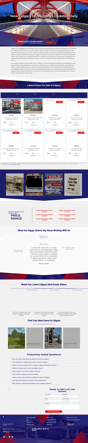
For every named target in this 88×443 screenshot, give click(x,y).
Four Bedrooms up (70, 346)
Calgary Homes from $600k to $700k (67, 211)
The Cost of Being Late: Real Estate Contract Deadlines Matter (21, 313)
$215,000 (59, 132)
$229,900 (81, 102)
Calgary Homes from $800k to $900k (67, 219)
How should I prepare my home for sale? (25, 374)
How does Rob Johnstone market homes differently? (29, 380)
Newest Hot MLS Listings (73, 190)
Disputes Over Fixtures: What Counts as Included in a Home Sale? (44, 313)
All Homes (13, 343)
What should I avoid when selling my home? (26, 371)
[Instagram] (7, 437)
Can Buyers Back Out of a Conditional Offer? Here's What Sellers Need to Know (67, 313)
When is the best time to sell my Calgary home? (27, 368)
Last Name (65, 394)
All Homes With (34, 343)
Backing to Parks (14, 346)
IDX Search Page (31, 417)
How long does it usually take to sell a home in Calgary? (30, 362)
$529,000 (59, 102)
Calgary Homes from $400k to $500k (44, 215)
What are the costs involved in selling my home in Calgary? (31, 377)
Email (46, 398)
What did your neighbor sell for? (53, 191)
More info (11, 124)
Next (62, 160)
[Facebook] (4, 437)
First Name (47, 394)
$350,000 (16, 102)
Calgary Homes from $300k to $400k (44, 211)
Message (47, 403)
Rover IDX (85, 165)
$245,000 (37, 102)
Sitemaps (49, 424)
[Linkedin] (10, 437)
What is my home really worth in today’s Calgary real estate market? (34, 365)
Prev (22, 160)
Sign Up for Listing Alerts (44, 97)
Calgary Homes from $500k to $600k (44, 219)
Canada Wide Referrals (72, 420)
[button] (38, 23)
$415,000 (37, 132)
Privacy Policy (30, 424)
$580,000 (81, 132)
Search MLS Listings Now (33, 190)
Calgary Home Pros (71, 417)
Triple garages (35, 345)
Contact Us (29, 422)
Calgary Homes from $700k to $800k (67, 215)
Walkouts (51, 345)
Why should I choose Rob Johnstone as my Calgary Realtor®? (32, 383)
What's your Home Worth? (14, 190)
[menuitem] (38, 23)
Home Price (50, 417)
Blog (27, 420)
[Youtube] (12, 437)
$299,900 (16, 132)
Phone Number (66, 398)
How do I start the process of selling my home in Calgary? (30, 359)
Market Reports (51, 420)
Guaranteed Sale (51, 422)
